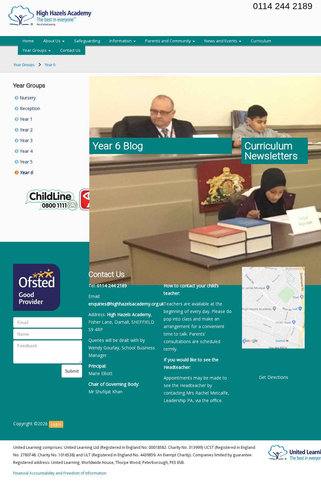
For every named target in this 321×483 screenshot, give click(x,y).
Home (28, 41)
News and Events (221, 41)
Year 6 (25, 172)
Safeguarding (87, 41)
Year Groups (35, 50)
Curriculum (261, 41)
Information (121, 41)
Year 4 (25, 151)
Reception (29, 108)
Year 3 (25, 140)
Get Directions (273, 377)
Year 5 (25, 162)
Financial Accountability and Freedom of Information (59, 472)
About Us (52, 41)
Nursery (27, 98)
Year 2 (25, 130)
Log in (56, 424)
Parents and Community (168, 41)
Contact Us (70, 50)
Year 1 (25, 119)
